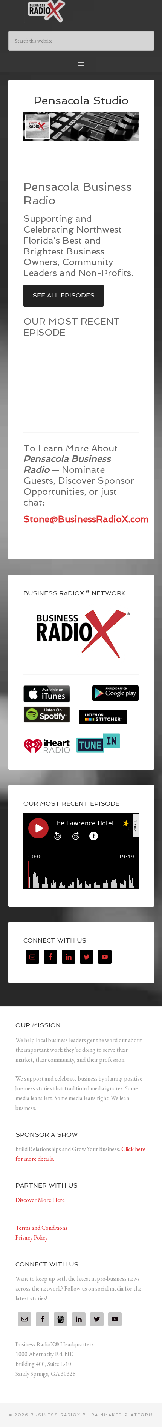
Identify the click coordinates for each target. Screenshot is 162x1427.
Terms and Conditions (41, 1228)
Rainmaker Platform (122, 1415)
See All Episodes (63, 295)
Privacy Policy (31, 1238)
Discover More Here (40, 1200)
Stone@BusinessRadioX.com (86, 518)
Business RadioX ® (81, 11)
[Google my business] (60, 1319)
